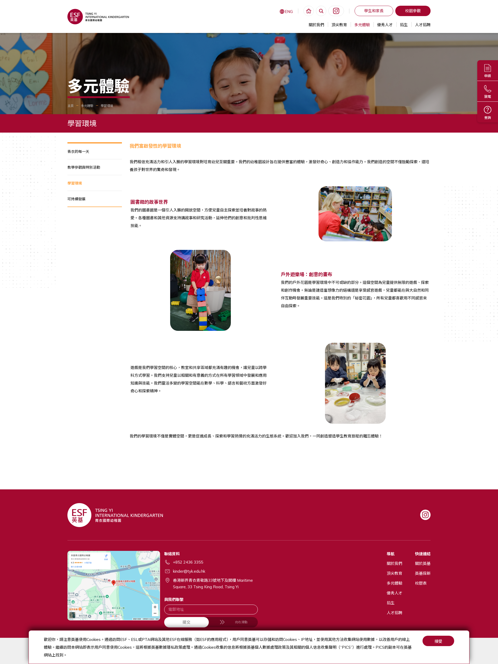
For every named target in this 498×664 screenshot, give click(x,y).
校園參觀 (413, 10)
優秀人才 (385, 24)
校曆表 (421, 583)
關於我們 (316, 24)
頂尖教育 (339, 24)
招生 (404, 24)
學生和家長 (374, 10)
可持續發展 (76, 199)
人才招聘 (423, 24)
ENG (289, 11)
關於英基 (423, 563)
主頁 (70, 106)
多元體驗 (362, 24)
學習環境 (74, 183)
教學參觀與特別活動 (83, 167)
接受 (438, 641)
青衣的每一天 (78, 151)
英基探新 (423, 573)
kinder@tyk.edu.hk (189, 571)
